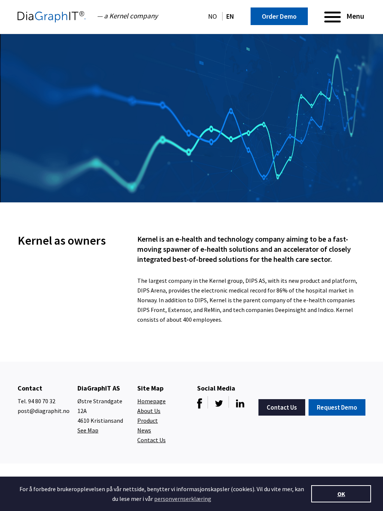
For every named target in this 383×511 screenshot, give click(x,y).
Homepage (151, 401)
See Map (87, 430)
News (144, 430)
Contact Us (151, 440)
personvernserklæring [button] (182, 498)
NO (213, 16)
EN (230, 16)
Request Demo (337, 407)
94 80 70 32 (41, 401)
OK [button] (341, 494)
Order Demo (279, 16)
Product (147, 420)
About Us (148, 410)
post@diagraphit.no (44, 410)
